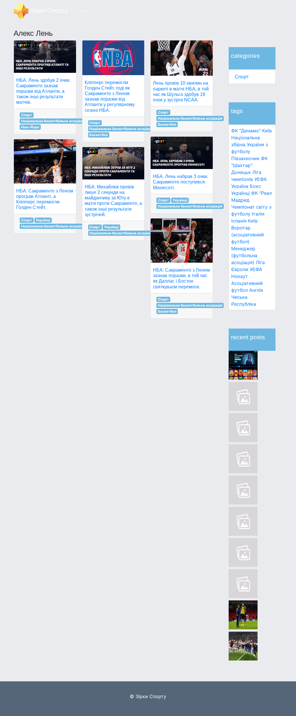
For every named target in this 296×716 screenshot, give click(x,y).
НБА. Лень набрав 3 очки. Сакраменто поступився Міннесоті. (180, 182)
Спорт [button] (82, 11)
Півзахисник (245, 158)
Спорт (242, 76)
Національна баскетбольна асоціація (53, 121)
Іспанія (239, 221)
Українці (240, 193)
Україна (239, 186)
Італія (258, 214)
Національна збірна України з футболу (249, 144)
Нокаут (239, 276)
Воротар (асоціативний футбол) (247, 234)
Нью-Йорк (30, 127)
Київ (253, 221)
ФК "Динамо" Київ (251, 130)
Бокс (255, 186)
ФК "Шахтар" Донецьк (249, 165)
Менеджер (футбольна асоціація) (244, 255)
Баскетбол (98, 135)
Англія (256, 290)
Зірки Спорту (48, 10)
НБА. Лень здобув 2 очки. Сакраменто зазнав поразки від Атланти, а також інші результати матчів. (43, 91)
